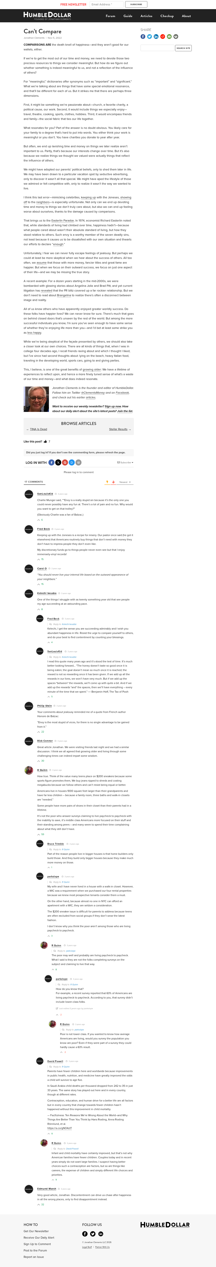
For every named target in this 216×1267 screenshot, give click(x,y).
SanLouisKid (45, 493)
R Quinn (42, 770)
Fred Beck (43, 528)
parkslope (53, 876)
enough (58, 244)
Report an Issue (34, 1257)
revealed (46, 290)
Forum (110, 15)
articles (90, 397)
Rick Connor (45, 740)
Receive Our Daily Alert (39, 1237)
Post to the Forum (35, 1250)
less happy (34, 332)
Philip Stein (44, 705)
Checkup (167, 15)
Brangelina (64, 295)
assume (42, 262)
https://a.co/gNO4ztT (59, 1128)
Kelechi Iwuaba (47, 593)
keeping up (88, 197)
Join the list (124, 411)
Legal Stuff (87, 1247)
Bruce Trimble (55, 843)
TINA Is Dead (38, 429)
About (186, 15)
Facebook (122, 392)
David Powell (55, 1061)
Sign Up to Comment (37, 1244)
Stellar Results (118, 429)
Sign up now (113, 406)
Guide (128, 15)
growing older (92, 369)
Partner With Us (102, 1247)
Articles (146, 15)
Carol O (42, 568)
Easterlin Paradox (62, 220)
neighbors (42, 202)
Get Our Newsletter (36, 1231)
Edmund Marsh (46, 1188)
